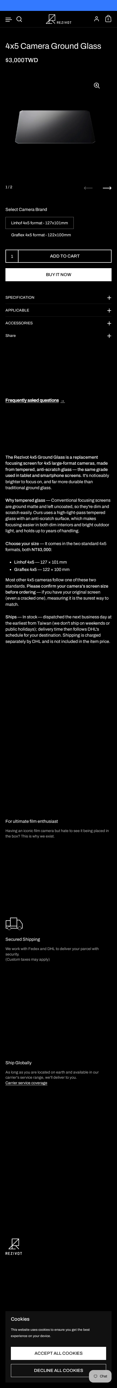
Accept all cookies (59, 1353)
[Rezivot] (58, 19)
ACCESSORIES (19, 323)
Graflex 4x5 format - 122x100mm (41, 235)
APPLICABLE (17, 310)
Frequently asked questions (35, 400)
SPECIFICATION (19, 297)
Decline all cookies (58, 1370)
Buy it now (58, 274)
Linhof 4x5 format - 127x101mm (39, 223)
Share (10, 336)
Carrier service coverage (26, 1083)
